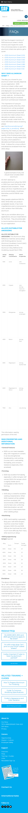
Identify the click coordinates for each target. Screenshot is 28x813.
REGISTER (25, 20)
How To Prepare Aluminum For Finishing (14, 683)
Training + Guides (7, 756)
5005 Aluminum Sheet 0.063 (15, 62)
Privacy (4, 729)
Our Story (4, 722)
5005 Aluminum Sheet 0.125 (14, 69)
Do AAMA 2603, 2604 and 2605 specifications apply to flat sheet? (14, 637)
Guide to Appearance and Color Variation (14, 699)
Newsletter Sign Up (8, 761)
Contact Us (6, 787)
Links (3, 758)
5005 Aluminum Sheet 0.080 (15, 64)
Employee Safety (7, 742)
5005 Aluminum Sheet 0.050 (15, 60)
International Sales (10, 796)
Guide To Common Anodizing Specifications (14, 691)
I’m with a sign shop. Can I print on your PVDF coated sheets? (14, 646)
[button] (6, 2)
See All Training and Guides (14, 706)
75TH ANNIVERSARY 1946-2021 (12, 724)
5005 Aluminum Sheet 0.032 (15, 55)
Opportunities (6, 738)
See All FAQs (14, 663)
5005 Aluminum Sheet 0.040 (15, 57)
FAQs (3, 754)
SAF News (4, 726)
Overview (4, 751)
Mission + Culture (7, 740)
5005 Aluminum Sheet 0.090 (15, 66)
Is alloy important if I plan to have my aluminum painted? (14, 656)
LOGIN (19, 20)
